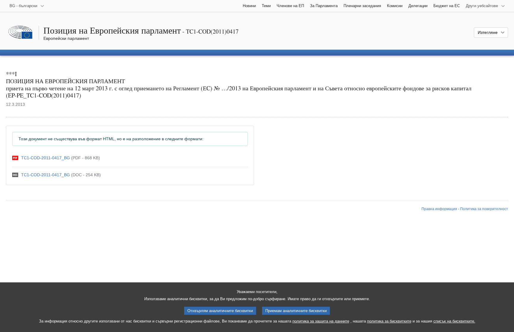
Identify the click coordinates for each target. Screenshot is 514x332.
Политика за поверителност (484, 209)
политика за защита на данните (320, 321)
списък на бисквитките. (454, 321)
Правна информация (439, 209)
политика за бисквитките (389, 321)
